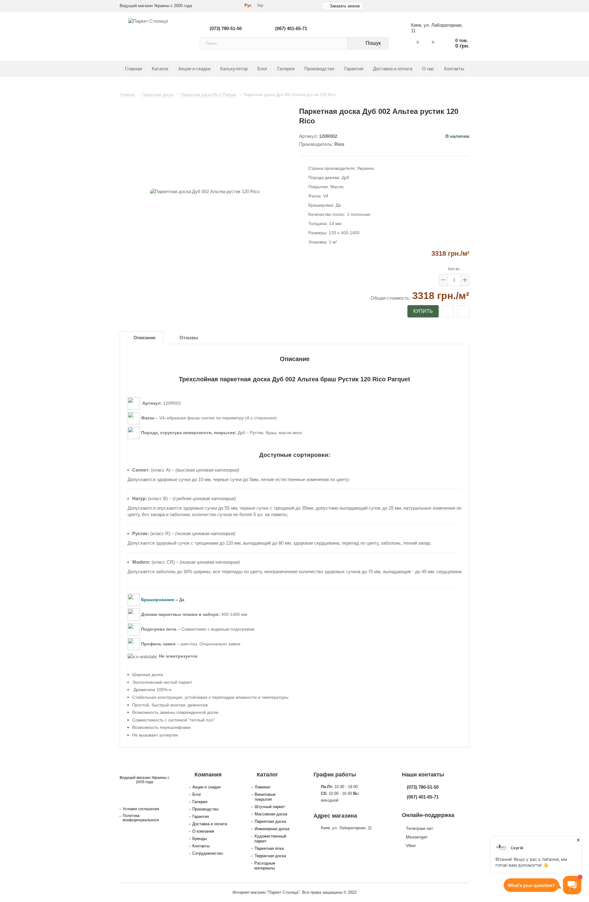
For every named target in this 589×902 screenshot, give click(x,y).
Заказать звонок (345, 6)
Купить (423, 311)
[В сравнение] (463, 311)
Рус (248, 5)
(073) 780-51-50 (226, 28)
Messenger (417, 836)
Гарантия (353, 68)
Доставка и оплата (392, 68)
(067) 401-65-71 (291, 28)
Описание (144, 337)
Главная (133, 68)
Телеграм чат (419, 828)
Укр (260, 5)
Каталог (160, 68)
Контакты (454, 68)
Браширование (157, 599)
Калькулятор (234, 68)
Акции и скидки (194, 68)
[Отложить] (448, 311)
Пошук (373, 43)
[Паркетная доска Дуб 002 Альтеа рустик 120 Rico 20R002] (205, 192)
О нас (428, 68)
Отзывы (188, 337)
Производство (319, 68)
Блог (262, 68)
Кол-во (454, 269)
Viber (411, 845)
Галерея (285, 68)
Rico (339, 144)
